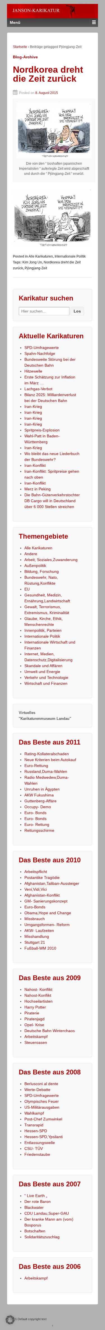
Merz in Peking (37, 489)
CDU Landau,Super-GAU (46, 1213)
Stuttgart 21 (34, 942)
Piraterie (31, 1013)
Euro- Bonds (35, 812)
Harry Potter (35, 1007)
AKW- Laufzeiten (39, 930)
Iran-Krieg (33, 406)
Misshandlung (36, 936)
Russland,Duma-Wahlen (45, 771)
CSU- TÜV (33, 1148)
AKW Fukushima (39, 795)
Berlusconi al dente (41, 1083)
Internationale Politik (70, 256)
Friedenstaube (37, 1154)
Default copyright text (31, 1319)
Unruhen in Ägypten (42, 789)
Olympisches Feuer (41, 1101)
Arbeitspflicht (35, 871)
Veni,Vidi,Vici (35, 889)
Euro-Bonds (34, 907)
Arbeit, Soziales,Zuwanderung (51, 559)
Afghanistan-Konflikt (42, 895)
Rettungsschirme (39, 830)
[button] (10, 1320)
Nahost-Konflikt (37, 995)
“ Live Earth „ (35, 1195)
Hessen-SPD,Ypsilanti (43, 1136)
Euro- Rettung (36, 824)
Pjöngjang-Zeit (36, 268)
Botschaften (34, 1231)
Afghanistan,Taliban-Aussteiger (51, 883)
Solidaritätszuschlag (42, 1237)
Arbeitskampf (36, 1036)
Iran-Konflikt (35, 465)
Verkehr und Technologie (46, 677)
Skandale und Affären (43, 665)
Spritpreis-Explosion (42, 430)
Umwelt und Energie (42, 671)
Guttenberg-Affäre (40, 801)
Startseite (20, 47)
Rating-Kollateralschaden (46, 754)
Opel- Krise (34, 1025)
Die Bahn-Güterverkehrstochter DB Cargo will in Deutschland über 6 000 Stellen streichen (52, 501)
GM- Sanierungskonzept (45, 901)
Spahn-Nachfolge (39, 353)
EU (27, 589)
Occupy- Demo (37, 807)
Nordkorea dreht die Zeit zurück (48, 74)
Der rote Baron (37, 1201)
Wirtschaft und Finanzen (45, 683)
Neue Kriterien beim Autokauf (50, 759)
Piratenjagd (34, 1019)
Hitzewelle (33, 371)
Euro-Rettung (36, 765)
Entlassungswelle (39, 1142)
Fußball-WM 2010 (40, 948)
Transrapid (33, 1125)
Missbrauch (34, 918)
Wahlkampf (34, 1113)
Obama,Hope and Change (47, 913)
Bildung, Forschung (41, 571)
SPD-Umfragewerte (41, 347)
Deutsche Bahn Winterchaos (49, 1030)
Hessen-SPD (35, 1131)
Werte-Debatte (37, 1089)
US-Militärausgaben (41, 1107)
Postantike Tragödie (42, 877)
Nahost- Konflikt (38, 989)
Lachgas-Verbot (38, 389)
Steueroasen (35, 1042)
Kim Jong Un (32, 262)
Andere (30, 554)
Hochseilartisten (38, 1001)
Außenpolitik (35, 565)
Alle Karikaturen (41, 256)
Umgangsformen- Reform (47, 924)
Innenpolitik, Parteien (43, 630)
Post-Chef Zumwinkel (43, 1119)
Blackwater (34, 1207)
